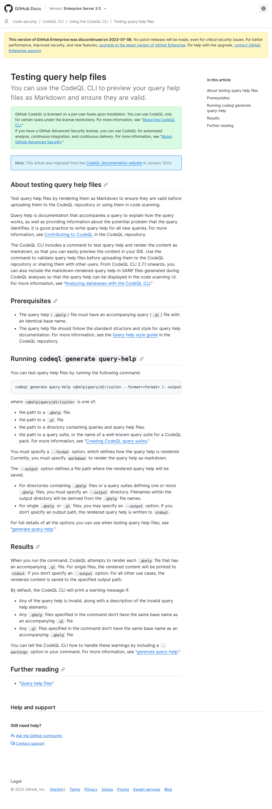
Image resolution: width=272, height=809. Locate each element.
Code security (25, 21)
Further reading (35, 669)
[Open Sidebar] (6, 21)
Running (73, 359)
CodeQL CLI (53, 21)
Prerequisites (31, 301)
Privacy (90, 789)
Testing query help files (134, 21)
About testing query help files (56, 184)
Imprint (56, 789)
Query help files (36, 683)
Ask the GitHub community (39, 735)
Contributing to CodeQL (68, 234)
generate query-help (32, 529)
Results (22, 546)
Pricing (123, 789)
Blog (168, 789)
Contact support (30, 743)
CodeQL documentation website (114, 163)
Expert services (146, 789)
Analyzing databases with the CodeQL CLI (107, 283)
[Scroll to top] (260, 797)
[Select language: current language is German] (263, 8)
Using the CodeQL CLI (88, 21)
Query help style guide (135, 334)
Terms (75, 789)
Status (107, 789)
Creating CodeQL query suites (116, 441)
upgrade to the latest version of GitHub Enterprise (142, 45)
